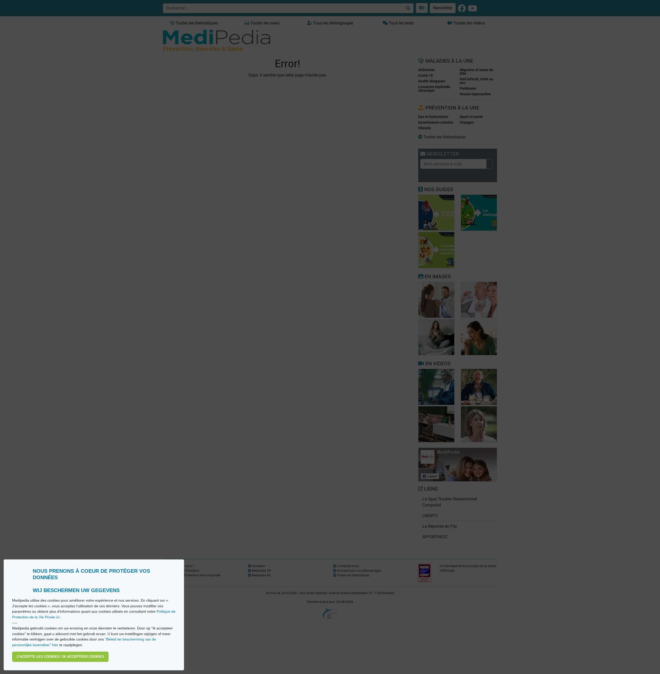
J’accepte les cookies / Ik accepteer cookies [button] (60, 657)
